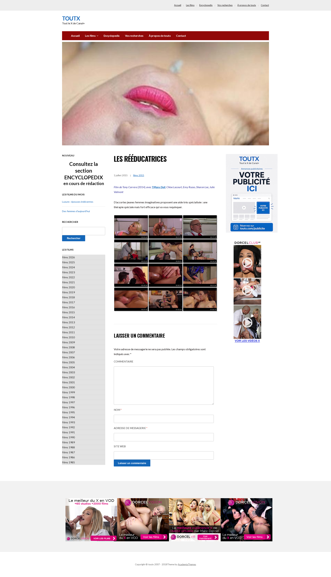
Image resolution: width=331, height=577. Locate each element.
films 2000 (68, 387)
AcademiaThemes (187, 564)
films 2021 (68, 282)
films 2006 (68, 357)
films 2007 (68, 352)
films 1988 (68, 447)
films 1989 (68, 442)
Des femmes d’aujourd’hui (76, 211)
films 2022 (68, 277)
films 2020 (68, 287)
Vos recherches (225, 5)
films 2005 (68, 362)
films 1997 (68, 402)
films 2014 (68, 317)
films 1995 (68, 412)
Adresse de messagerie (130, 428)
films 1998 (68, 397)
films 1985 (68, 462)
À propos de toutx (246, 5)
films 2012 (68, 327)
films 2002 (68, 377)
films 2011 (68, 332)
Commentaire (123, 361)
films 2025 (68, 262)
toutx (71, 18)
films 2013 (68, 322)
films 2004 (68, 367)
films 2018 (68, 297)
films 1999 (68, 392)
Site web (120, 446)
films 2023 (68, 272)
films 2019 (68, 292)
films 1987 (68, 452)
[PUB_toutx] (252, 193)
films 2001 (68, 382)
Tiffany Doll (158, 187)
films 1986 (68, 457)
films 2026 (68, 257)
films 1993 (68, 422)
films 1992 (68, 427)
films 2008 (68, 347)
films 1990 (68, 437)
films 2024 (68, 267)
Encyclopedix (206, 5)
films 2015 (68, 312)
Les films (190, 5)
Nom (118, 409)
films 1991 (68, 432)
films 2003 (68, 372)
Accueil (177, 5)
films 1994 (68, 417)
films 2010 (68, 337)
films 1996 (68, 407)
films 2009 (68, 342)
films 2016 (68, 307)
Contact (265, 5)
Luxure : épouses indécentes (77, 201)
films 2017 (68, 302)
